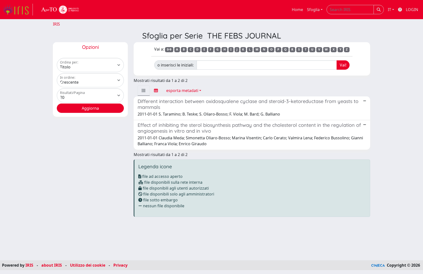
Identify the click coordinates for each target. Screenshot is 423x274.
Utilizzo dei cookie (87, 265)
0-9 (169, 49)
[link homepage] (18, 9)
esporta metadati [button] (182, 90)
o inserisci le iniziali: (175, 65)
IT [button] (389, 9)
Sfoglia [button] (313, 9)
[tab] (144, 90)
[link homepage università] (60, 9)
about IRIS (51, 265)
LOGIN (412, 9)
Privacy (120, 265)
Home (297, 9)
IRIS (56, 24)
